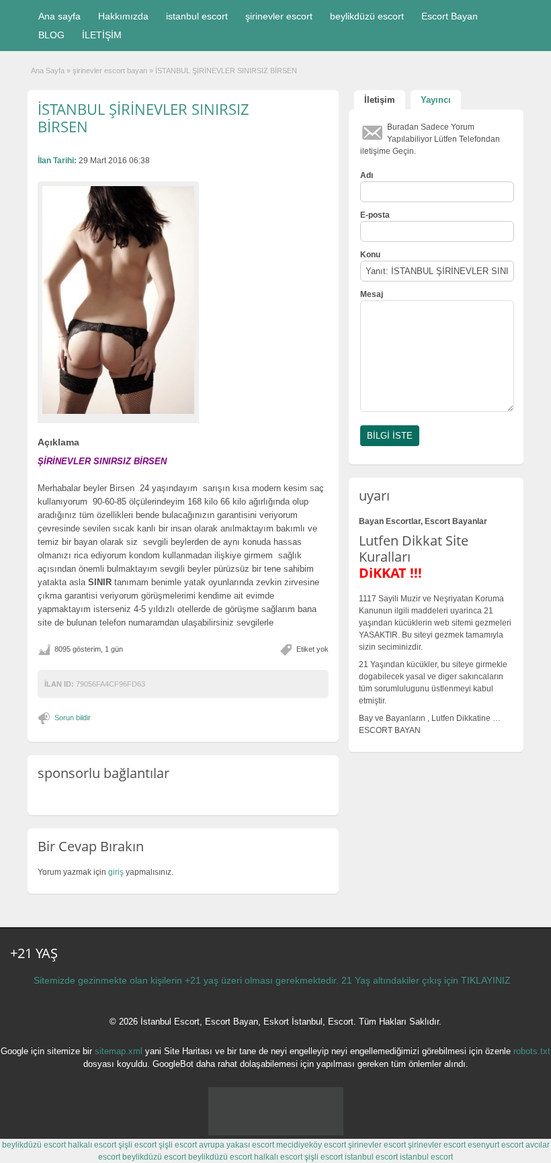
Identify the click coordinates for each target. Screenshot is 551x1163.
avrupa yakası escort (236, 1145)
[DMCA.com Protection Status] (275, 1132)
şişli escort (137, 1145)
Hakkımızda (123, 16)
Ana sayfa (59, 16)
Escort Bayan (449, 16)
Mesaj (371, 294)
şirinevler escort (278, 16)
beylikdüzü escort (367, 16)
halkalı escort (92, 1145)
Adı (366, 175)
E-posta (375, 215)
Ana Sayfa (48, 71)
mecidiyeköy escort (311, 1145)
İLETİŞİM (102, 35)
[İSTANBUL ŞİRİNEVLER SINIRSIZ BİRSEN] (118, 300)
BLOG (51, 35)
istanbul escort (197, 16)
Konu (370, 254)
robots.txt (531, 1051)
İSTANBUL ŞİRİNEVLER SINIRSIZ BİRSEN (143, 117)
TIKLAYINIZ (486, 980)
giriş (116, 872)
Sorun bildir (72, 718)
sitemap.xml (118, 1051)
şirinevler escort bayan (110, 71)
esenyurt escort (495, 1145)
